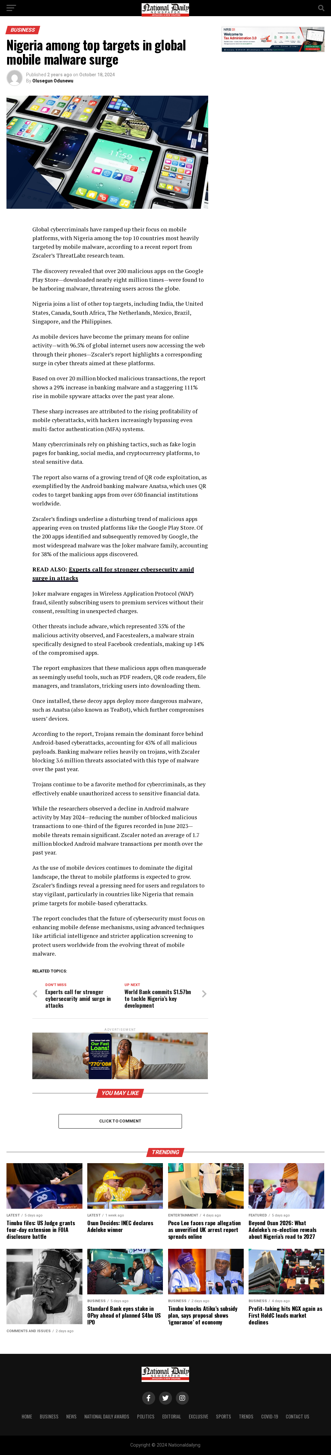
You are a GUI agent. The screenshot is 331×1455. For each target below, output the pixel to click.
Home (27, 1416)
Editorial (171, 1416)
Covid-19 (269, 1416)
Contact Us (297, 1416)
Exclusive (198, 1416)
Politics (146, 1416)
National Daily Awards (106, 1416)
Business (49, 1416)
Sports (223, 1416)
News (71, 1416)
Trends (246, 1416)
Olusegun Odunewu (52, 80)
